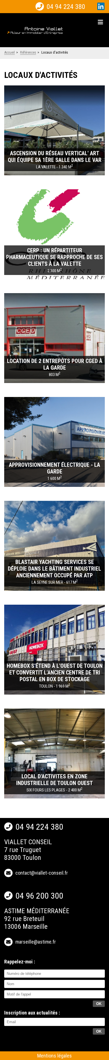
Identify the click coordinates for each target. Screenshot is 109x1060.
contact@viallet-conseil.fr (41, 873)
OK (98, 1031)
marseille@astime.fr (35, 942)
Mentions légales (54, 1056)
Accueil (9, 52)
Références (28, 52)
